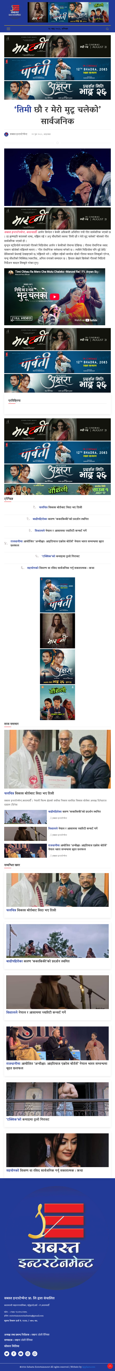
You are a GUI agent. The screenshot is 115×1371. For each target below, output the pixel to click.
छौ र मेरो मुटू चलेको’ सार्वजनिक (57, 116)
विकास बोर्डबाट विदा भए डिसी (60, 508)
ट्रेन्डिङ (8, 498)
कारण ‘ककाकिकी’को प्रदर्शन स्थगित (60, 519)
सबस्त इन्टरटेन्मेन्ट (18, 134)
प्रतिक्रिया (14, 400)
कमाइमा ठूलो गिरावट (61, 557)
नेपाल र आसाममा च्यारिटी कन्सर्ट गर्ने (61, 531)
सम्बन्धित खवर (12, 865)
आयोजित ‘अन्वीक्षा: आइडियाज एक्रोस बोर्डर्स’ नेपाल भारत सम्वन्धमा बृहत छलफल (57, 544)
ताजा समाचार (11, 724)
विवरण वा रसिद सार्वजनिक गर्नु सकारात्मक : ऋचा (60, 568)
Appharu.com (88, 1367)
